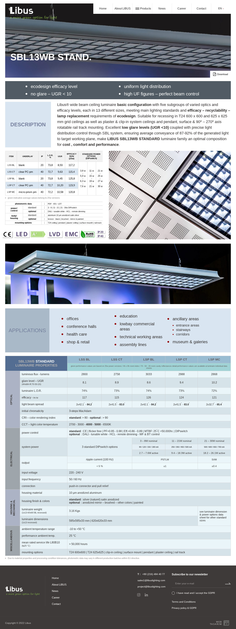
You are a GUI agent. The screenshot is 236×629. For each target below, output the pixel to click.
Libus (28, 623)
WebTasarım (216, 623)
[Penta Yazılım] (227, 623)
